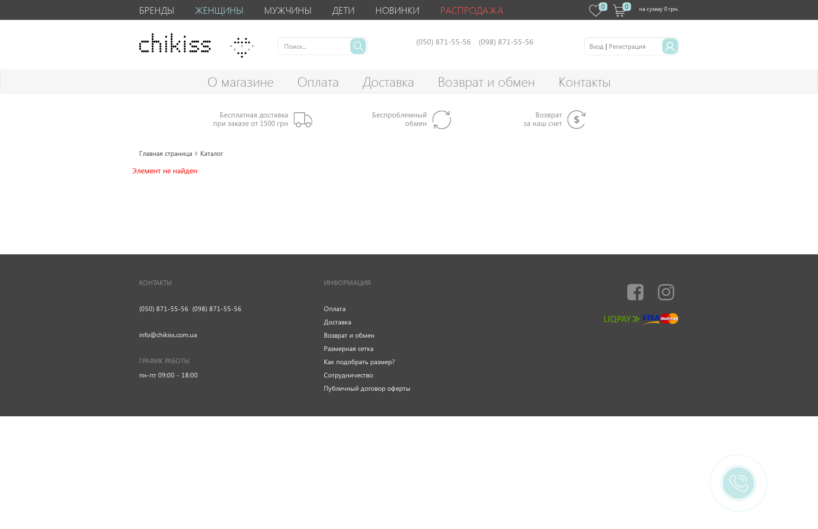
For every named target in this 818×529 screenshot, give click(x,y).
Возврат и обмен (486, 81)
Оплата (318, 81)
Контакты (585, 81)
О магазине (240, 81)
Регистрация (627, 46)
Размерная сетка (348, 348)
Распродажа (472, 9)
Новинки (397, 9)
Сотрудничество (348, 374)
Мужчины (287, 9)
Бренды (156, 9)
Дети (343, 9)
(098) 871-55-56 (216, 308)
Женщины (219, 9)
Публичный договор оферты (367, 388)
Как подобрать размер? (359, 361)
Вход (596, 46)
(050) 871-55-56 (163, 308)
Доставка (388, 81)
